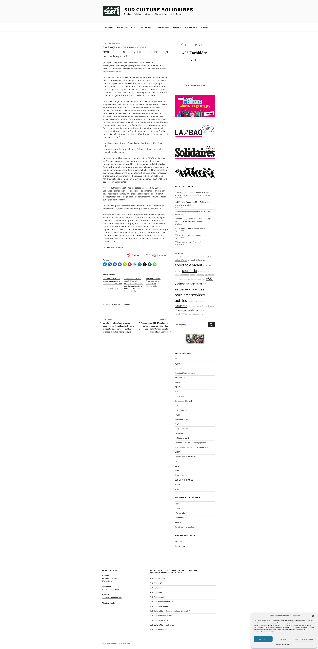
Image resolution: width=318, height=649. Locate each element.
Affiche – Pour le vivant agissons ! (188, 235)
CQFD (177, 508)
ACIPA (177, 364)
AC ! (176, 359)
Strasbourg (200, 275)
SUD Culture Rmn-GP (158, 630)
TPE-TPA (184, 314)
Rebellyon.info (180, 546)
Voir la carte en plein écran (194, 85)
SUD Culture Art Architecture (161, 602)
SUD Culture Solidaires (158, 10)
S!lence (178, 522)
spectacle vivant (188, 265)
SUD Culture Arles (157, 597)
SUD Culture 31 (156, 588)
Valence (178, 271)
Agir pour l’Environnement (185, 373)
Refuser (283, 639)
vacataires (201, 314)
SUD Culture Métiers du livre (161, 616)
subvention (192, 314)
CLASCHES (179, 396)
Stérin (177, 275)
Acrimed (178, 368)
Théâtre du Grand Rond (196, 301)
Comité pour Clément (183, 401)
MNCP (177, 452)
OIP (176, 461)
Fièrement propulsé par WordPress (116, 643)
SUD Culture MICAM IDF (159, 620)
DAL (176, 405)
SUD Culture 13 (156, 583)
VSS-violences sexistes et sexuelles (194, 284)
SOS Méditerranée (204, 271)
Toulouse (207, 265)
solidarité (181, 306)
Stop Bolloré (179, 484)
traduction (191, 306)
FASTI (177, 415)
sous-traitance (196, 260)
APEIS (177, 382)
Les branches (145, 27)
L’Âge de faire (180, 513)
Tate (197, 306)
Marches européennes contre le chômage (191, 447)
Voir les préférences (304, 639)
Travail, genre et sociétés (185, 527)
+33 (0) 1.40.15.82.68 (110, 589)
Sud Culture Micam (206, 311)
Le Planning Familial (182, 438)
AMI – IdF (178, 542)
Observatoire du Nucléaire (185, 457)
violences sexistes (187, 310)
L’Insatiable (179, 518)
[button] (313, 615)
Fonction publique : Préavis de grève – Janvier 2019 (153, 280)
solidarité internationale (184, 257)
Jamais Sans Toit (181, 429)
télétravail (204, 306)
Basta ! (177, 504)
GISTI (177, 424)
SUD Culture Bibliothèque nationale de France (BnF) (170, 611)
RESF (177, 471)
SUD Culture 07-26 (157, 578)
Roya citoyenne (181, 475)
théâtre (192, 275)
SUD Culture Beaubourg (159, 606)
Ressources (190, 27)
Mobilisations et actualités (168, 27)
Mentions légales (109, 603)
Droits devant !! (181, 410)
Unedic (212, 306)
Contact (204, 27)
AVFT (177, 392)
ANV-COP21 (180, 378)
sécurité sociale (199, 257)
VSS (185, 260)
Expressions (108, 27)
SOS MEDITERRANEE (184, 480)
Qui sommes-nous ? (125, 27)
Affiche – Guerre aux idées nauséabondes (191, 242)
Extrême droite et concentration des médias (192, 212)
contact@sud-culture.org (112, 597)
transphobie (184, 275)
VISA (177, 489)
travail (177, 314)
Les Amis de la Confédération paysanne (190, 443)
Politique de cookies (283, 644)
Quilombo (178, 466)
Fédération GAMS (182, 420)
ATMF (177, 387)
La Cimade (179, 433)
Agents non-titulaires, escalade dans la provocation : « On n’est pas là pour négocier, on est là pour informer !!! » (133, 283)
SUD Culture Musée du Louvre (162, 625)
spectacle (189, 271)
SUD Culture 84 (156, 592)
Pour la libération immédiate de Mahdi (190, 228)
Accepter (263, 639)
